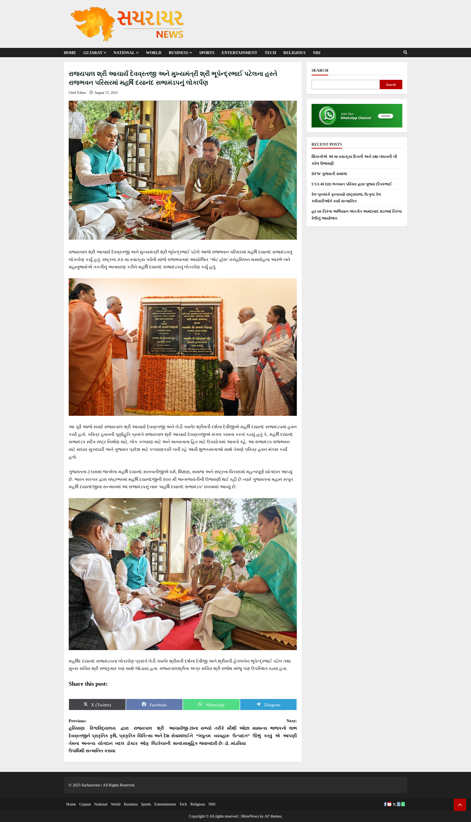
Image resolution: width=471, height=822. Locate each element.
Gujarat (93, 53)
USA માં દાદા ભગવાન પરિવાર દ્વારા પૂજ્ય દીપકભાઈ (352, 184)
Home (70, 53)
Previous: (126, 735)
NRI (316, 53)
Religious (294, 53)
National (124, 53)
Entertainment (239, 53)
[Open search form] (405, 52)
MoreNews (250, 816)
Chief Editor (78, 93)
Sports (206, 53)
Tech (270, 53)
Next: (240, 732)
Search (320, 70)
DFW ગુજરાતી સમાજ (329, 174)
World (153, 53)
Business (178, 53)
